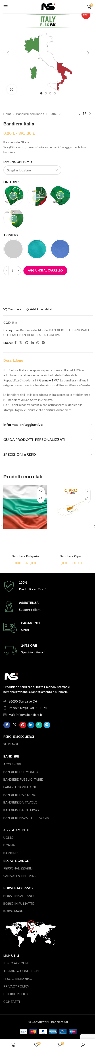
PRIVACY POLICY (16, 986)
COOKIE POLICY (15, 994)
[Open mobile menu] (5, 6)
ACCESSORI (12, 764)
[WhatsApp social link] (37, 343)
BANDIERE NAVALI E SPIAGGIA (26, 818)
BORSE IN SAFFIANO (18, 896)
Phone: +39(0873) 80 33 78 (28, 708)
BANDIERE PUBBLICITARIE (23, 779)
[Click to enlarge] (12, 89)
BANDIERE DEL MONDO (20, 772)
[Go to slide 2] (46, 93)
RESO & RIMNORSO (17, 979)
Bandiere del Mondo (30, 114)
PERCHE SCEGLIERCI (18, 736)
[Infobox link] (48, 586)
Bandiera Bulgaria (25, 556)
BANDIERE (11, 756)
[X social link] (21, 343)
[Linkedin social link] (32, 343)
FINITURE (10, 182)
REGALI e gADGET (17, 861)
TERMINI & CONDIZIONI (21, 971)
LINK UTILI (11, 955)
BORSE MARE (13, 911)
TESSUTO (10, 235)
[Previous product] (79, 114)
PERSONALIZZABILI (18, 868)
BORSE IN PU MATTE (18, 903)
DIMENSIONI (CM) (17, 162)
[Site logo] (48, 6)
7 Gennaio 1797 (48, 380)
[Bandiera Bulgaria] (25, 518)
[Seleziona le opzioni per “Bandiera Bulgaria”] (41, 499)
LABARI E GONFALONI (19, 787)
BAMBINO (10, 853)
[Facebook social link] (15, 343)
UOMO (8, 837)
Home (7, 114)
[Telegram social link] (43, 343)
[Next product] (90, 114)
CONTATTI (11, 1001)
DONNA (9, 845)
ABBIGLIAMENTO (16, 830)
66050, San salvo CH (23, 701)
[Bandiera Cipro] (71, 518)
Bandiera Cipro (71, 556)
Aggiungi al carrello (45, 270)
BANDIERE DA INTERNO (21, 810)
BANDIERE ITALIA (32, 335)
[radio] (13, 196)
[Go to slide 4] (55, 93)
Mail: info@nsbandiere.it (25, 714)
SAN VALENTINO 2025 (19, 876)
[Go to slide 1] (41, 93)
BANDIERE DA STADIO (20, 795)
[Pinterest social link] (27, 343)
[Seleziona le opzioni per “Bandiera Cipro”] (86, 499)
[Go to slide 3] (50, 93)
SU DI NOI (10, 744)
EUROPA (55, 114)
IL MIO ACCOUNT (16, 963)
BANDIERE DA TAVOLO (20, 802)
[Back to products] (84, 114)
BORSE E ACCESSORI (18, 888)
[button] (7, 52)
